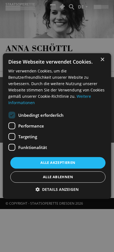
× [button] (102, 60)
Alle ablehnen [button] (58, 176)
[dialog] (57, 126)
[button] (57, 189)
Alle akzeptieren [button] (57, 162)
